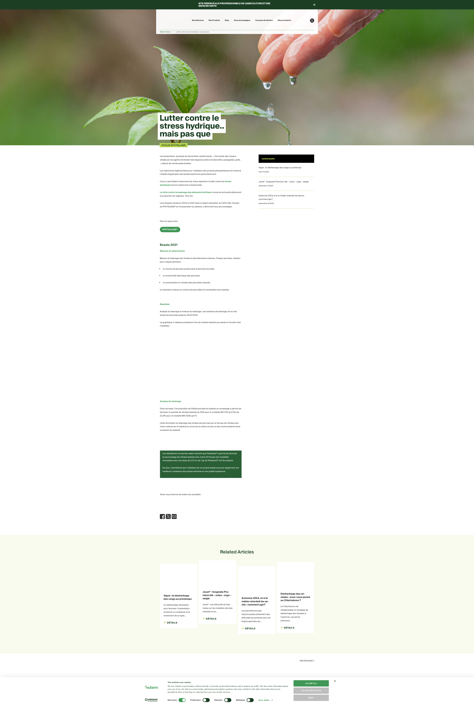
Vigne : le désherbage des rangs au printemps (280, 167)
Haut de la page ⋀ (307, 660)
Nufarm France (165, 32)
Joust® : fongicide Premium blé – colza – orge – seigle (284, 181)
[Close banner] (335, 683)
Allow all (311, 683)
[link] (165, 20)
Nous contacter (284, 20)
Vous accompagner (242, 20)
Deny (311, 698)
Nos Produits (214, 20)
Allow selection (311, 691)
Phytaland (170, 229)
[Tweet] (168, 516)
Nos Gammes (198, 20)
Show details (263, 700)
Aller (312, 20)
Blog (227, 20)
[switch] (206, 700)
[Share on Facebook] (162, 516)
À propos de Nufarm (264, 20)
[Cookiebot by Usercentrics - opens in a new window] (151, 700)
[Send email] (174, 516)
